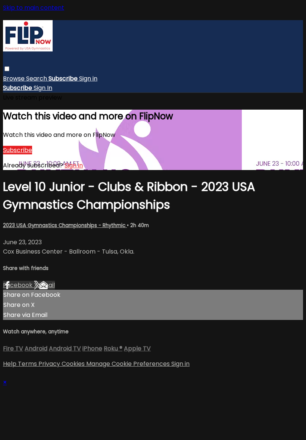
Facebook (18, 285)
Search (37, 78)
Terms (28, 363)
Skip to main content (33, 7)
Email (47, 285)
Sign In (43, 88)
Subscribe (17, 150)
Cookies (74, 363)
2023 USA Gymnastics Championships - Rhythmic (65, 225)
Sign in (88, 78)
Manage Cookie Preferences (128, 363)
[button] (6, 68)
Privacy (50, 363)
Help (10, 363)
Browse (14, 78)
